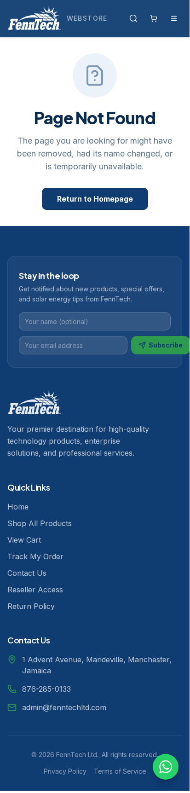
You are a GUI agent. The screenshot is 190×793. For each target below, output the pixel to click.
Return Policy (31, 606)
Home (18, 506)
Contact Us (26, 573)
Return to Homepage (95, 198)
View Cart (24, 539)
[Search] (133, 18)
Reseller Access (35, 589)
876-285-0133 (46, 689)
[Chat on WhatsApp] (165, 767)
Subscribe (166, 345)
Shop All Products (39, 523)
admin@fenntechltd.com (64, 707)
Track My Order (35, 556)
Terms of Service (120, 771)
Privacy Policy (65, 771)
